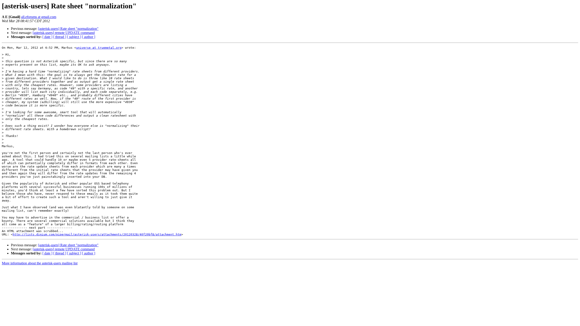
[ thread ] (59, 37)
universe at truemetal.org (98, 47)
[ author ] (88, 37)
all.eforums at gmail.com (38, 17)
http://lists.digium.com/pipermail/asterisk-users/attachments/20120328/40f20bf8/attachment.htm (97, 234)
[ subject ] (74, 37)
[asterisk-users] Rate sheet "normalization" (68, 29)
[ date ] (47, 37)
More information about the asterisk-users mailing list (39, 263)
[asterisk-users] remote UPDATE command (64, 33)
